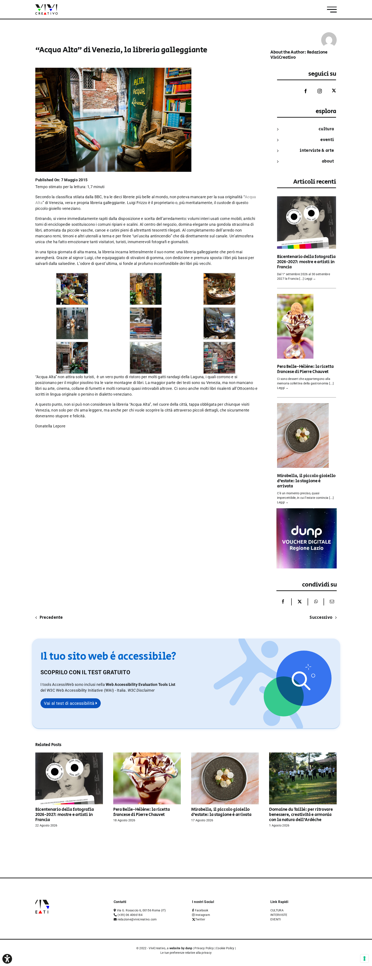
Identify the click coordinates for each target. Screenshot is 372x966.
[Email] (331, 601)
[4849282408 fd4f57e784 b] (219, 275)
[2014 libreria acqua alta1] (72, 275)
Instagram (202, 915)
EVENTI (327, 140)
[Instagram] (316, 91)
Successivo (321, 617)
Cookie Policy (225, 948)
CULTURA (326, 129)
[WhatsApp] (316, 601)
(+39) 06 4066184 (130, 915)
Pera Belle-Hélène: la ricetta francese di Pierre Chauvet (305, 369)
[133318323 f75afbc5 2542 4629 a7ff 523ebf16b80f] (146, 275)
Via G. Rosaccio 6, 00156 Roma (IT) (141, 910)
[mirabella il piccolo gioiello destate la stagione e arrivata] (303, 406)
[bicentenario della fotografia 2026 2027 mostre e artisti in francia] (306, 199)
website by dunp (180, 948)
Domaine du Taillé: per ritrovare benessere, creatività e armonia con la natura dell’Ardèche (301, 814)
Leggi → (310, 278)
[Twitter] (330, 90)
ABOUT (328, 161)
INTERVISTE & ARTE (317, 150)
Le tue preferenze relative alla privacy (186, 952)
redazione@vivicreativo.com (137, 919)
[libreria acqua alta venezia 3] (72, 344)
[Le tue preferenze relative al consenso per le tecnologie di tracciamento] (364, 958)
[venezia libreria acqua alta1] (219, 344)
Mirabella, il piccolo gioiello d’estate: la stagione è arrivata (306, 481)
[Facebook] (302, 91)
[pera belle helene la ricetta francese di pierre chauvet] (295, 297)
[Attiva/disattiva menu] (332, 9)
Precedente (51, 617)
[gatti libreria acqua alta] (146, 310)
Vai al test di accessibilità (70, 703)
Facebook (201, 910)
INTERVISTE (278, 915)
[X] (299, 601)
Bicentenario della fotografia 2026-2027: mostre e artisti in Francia (306, 262)
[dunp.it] (306, 511)
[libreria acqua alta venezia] (219, 310)
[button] (141, 690)
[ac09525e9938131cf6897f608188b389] (72, 310)
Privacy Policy (204, 948)
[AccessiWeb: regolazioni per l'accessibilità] (7, 959)
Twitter (200, 919)
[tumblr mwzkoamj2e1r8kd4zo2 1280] (146, 344)
